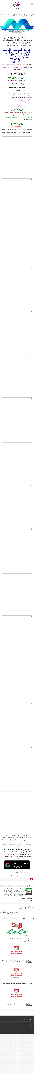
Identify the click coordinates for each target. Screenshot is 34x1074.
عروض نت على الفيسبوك (13, 875)
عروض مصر (9, 45)
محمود (30, 45)
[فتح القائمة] (32, 4)
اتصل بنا (32, 1028)
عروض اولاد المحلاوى (20, 97)
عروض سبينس (24, 854)
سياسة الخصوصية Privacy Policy (26, 1023)
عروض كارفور (27, 849)
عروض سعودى (9, 852)
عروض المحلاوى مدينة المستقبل (17, 87)
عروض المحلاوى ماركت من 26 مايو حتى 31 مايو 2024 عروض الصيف (23, 908)
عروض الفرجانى (16, 852)
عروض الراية (24, 852)
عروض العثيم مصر (20, 849)
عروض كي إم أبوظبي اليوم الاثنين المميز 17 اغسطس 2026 (17, 983)
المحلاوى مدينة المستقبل (26, 115)
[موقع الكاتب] (31, 901)
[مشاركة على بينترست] (31, 879)
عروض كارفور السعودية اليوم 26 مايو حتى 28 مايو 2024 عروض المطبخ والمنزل (10, 913)
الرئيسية (31, 14)
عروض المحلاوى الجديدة (19, 90)
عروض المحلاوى (24, 14)
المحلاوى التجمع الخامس (27, 112)
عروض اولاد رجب (24, 851)
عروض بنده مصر (11, 849)
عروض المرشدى (8, 856)
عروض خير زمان (10, 851)
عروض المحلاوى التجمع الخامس (17, 83)
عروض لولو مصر (22, 856)
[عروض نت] (17, 5)
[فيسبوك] (29, 901)
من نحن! (32, 1025)
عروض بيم (17, 851)
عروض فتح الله (17, 854)
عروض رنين (15, 856)
